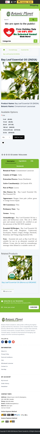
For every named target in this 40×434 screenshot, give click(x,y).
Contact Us (4, 366)
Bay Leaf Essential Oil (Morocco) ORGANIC (19, 282)
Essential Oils (25, 50)
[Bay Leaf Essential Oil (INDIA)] (20, 81)
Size (3, 115)
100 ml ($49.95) (8, 127)
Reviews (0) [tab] (20, 166)
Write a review (23, 154)
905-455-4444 (9, 401)
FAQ (2, 360)
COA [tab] (32, 161)
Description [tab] (11, 161)
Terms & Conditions (7, 357)
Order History (5, 383)
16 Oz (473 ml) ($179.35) (11, 130)
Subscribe (33, 307)
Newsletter (4, 386)
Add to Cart (18, 137)
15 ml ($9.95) (8, 122)
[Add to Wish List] (3, 143)
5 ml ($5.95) (7, 119)
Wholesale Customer (7, 363)
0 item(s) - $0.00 (26, 2)
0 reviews (15, 154)
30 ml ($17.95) (8, 124)
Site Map (3, 369)
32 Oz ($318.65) (8, 133)
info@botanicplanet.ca (11, 403)
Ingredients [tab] (22, 161)
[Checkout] (15, 1)
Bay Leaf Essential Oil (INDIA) (11, 54)
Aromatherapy (13, 50)
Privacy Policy (5, 354)
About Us (4, 351)
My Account (4, 380)
